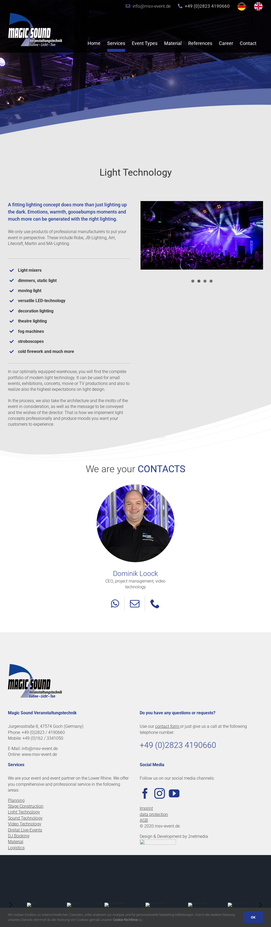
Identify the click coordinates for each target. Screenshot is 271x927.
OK (253, 917)
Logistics (16, 847)
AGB (144, 820)
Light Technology (24, 812)
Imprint (146, 808)
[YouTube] (174, 793)
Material (15, 841)
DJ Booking (18, 835)
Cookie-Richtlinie (125, 920)
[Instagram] (159, 793)
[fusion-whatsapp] (115, 603)
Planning (16, 800)
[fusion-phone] (155, 603)
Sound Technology (25, 818)
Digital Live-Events (25, 830)
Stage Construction (25, 806)
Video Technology (24, 823)
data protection (154, 814)
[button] (11, 905)
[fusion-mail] (135, 603)
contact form (167, 726)
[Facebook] (145, 793)
